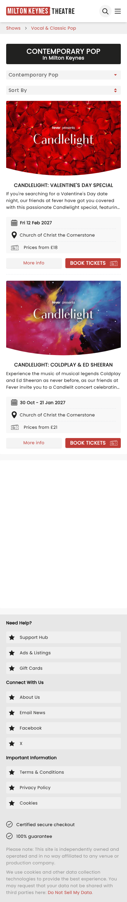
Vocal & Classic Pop (53, 28)
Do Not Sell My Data (70, 892)
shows (13, 28)
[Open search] (105, 11)
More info (33, 263)
